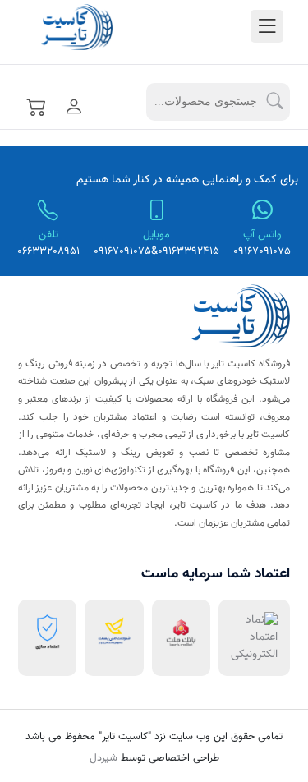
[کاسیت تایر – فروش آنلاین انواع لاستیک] (51, 28)
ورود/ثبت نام (70, 105)
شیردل (103, 758)
